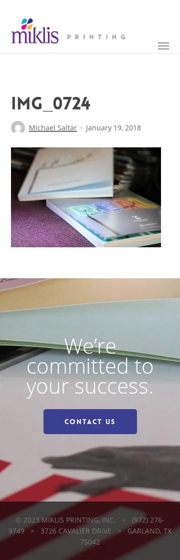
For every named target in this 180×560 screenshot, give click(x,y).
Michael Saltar (53, 127)
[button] (163, 45)
